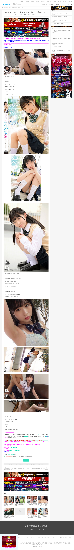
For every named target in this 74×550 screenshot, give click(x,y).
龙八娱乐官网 (68, 541)
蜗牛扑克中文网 (37, 537)
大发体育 (31, 529)
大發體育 (30, 543)
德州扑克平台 (54, 537)
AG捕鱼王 (69, 537)
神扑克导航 (49, 1)
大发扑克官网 (23, 542)
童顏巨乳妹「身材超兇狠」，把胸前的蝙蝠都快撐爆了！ (32, 504)
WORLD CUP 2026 (27, 541)
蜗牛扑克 (27, 1)
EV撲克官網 (21, 541)
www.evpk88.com (15, 445)
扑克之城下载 (47, 542)
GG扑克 (37, 1)
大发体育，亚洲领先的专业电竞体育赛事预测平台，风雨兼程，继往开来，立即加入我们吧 (22, 38)
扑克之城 (64, 1)
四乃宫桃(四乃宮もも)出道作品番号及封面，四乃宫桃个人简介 (26, 12)
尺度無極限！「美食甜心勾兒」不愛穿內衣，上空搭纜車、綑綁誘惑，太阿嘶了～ (43, 504)
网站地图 (34, 546)
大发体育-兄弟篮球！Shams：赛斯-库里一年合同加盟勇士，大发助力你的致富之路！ (14, 469)
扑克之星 (59, 1)
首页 (39, 4)
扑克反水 (28, 537)
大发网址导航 (22, 1)
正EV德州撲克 (28, 542)
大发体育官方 (34, 542)
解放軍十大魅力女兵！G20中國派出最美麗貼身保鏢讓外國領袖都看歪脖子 (9, 516)
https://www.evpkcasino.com (14, 450)
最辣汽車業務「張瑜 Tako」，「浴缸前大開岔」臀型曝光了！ (43, 516)
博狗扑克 (32, 1)
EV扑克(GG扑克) (41, 529)
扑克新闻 (57, 4)
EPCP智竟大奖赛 (21, 543)
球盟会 (50, 541)
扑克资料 (51, 4)
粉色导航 (42, 537)
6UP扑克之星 (43, 1)
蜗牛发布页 (65, 537)
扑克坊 (69, 542)
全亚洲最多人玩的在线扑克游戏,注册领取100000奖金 (22, 456)
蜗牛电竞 (26, 543)
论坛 (68, 4)
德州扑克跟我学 (11, 454)
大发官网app (39, 542)
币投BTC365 (46, 541)
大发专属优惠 (65, 543)
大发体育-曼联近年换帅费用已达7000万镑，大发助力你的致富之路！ (38, 469)
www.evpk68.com (13, 447)
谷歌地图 (40, 546)
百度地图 (37, 546)
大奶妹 (16, 515)
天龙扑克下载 (52, 542)
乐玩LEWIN (54, 541)
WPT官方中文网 (46, 543)
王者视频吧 (49, 537)
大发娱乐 (55, 543)
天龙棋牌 (32, 537)
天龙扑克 (54, 1)
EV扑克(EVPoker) (10, 432)
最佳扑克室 (44, 4)
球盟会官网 (37, 541)
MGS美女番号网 (59, 537)
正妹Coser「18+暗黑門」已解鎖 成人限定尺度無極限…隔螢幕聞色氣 (32, 516)
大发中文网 (51, 543)
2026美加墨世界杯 (35, 544)
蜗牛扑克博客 (20, 537)
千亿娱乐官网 (63, 541)
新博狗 (45, 537)
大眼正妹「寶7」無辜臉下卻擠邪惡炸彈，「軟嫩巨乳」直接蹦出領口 (9, 504)
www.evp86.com (37, 434)
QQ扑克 (69, 543)
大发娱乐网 (18, 542)
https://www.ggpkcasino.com (14, 451)
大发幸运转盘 (60, 543)
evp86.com (26, 436)
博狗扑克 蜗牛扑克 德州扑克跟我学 (6, 4)
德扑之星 (60, 542)
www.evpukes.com (12, 448)
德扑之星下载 (65, 542)
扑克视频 (63, 4)
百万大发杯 (40, 544)
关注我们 (69, 1)
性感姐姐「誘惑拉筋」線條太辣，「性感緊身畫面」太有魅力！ (20, 504)
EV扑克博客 (58, 541)
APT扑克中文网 (40, 543)
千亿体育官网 (33, 541)
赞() (27, 460)
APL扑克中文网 (34, 543)
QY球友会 (41, 541)
